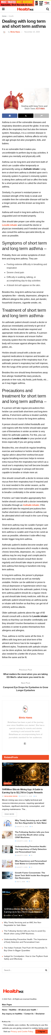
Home (4, 16)
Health (11, 16)
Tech (9, 999)
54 (32, 826)
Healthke (33, 999)
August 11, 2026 (22, 826)
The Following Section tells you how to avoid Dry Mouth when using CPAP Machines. (32, 834)
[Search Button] (46, 970)
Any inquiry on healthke (12, 1014)
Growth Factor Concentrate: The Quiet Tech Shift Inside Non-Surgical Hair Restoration (32, 875)
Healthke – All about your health (22, 1010)
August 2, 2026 (21, 867)
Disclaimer (40, 1014)
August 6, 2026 (21, 855)
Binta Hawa (15, 32)
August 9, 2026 (21, 841)
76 (31, 855)
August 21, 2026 (26, 796)
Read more (9, 814)
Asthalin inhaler (31, 505)
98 (36, 796)
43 (31, 841)
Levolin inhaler (9, 225)
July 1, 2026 (20, 881)
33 (31, 867)
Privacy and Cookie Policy (22, 1031)
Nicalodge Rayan (10, 796)
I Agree (41, 1032)
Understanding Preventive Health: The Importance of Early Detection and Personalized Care (31, 849)
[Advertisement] (25, 60)
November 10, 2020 (32, 32)
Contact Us (28, 1014)
